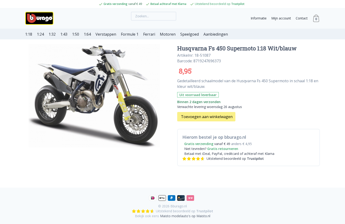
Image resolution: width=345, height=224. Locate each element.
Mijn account (281, 18)
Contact (302, 18)
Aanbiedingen (215, 34)
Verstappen (106, 34)
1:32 (52, 34)
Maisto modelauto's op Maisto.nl (185, 216)
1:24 (40, 34)
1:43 (63, 34)
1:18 (28, 34)
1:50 (75, 34)
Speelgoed (189, 34)
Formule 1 (129, 34)
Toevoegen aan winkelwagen (207, 116)
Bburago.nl (178, 206)
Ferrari (149, 34)
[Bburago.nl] (40, 18)
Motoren (168, 34)
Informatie (259, 18)
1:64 (87, 34)
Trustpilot (238, 4)
